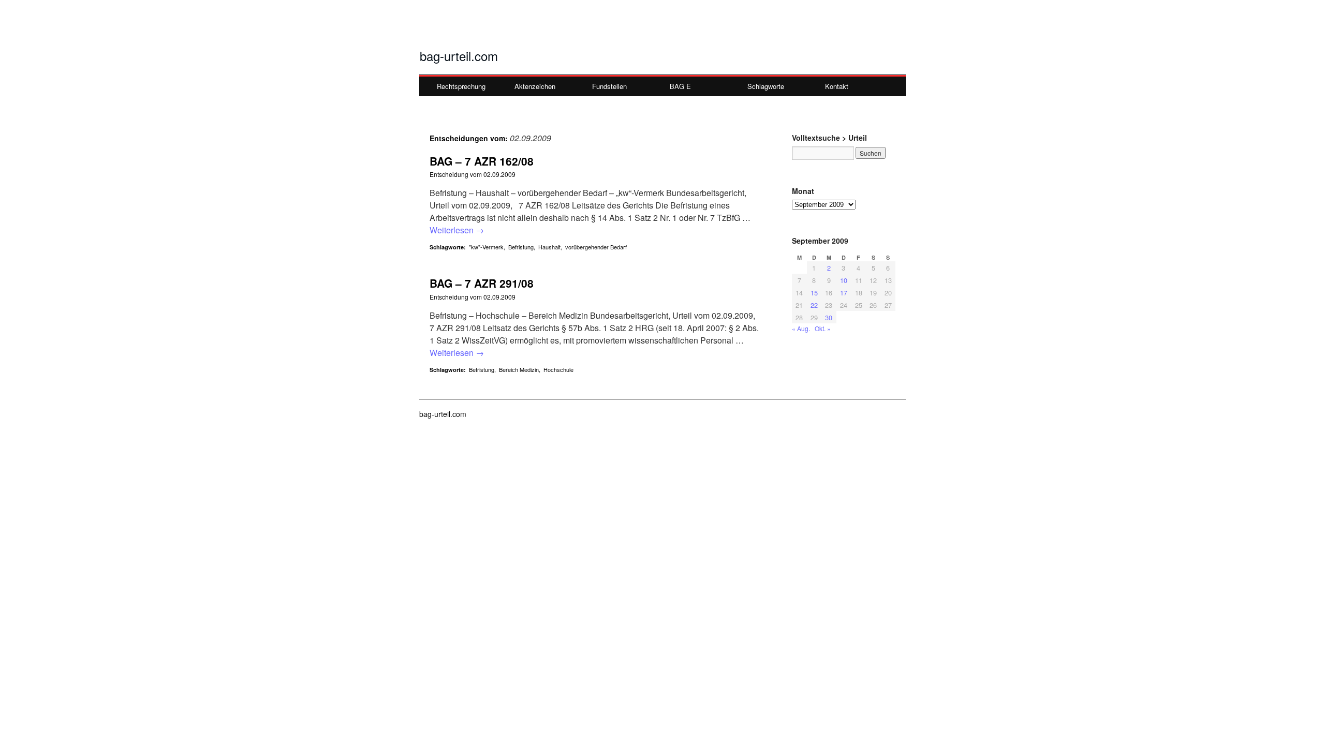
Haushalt (549, 247)
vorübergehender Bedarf (596, 247)
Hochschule (558, 369)
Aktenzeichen (534, 86)
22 (814, 305)
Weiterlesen (457, 230)
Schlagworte (765, 86)
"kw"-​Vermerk (486, 247)
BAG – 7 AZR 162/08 (482, 161)
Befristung (521, 247)
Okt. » (823, 328)
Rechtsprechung (461, 86)
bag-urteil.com (459, 56)
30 (828, 317)
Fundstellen (609, 86)
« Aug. (801, 328)
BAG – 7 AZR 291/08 (482, 283)
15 (814, 292)
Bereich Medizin (519, 369)
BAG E (680, 86)
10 (843, 280)
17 (843, 292)
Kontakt (836, 86)
